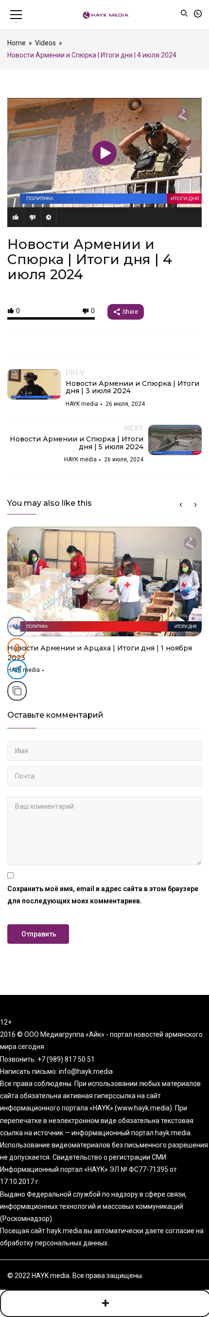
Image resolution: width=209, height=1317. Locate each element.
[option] (104, 604)
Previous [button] (180, 504)
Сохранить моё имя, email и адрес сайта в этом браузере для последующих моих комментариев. (102, 895)
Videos (45, 43)
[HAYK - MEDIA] (105, 14)
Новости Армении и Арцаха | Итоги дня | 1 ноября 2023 (99, 653)
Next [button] (195, 504)
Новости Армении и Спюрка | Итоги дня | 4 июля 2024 (89, 259)
